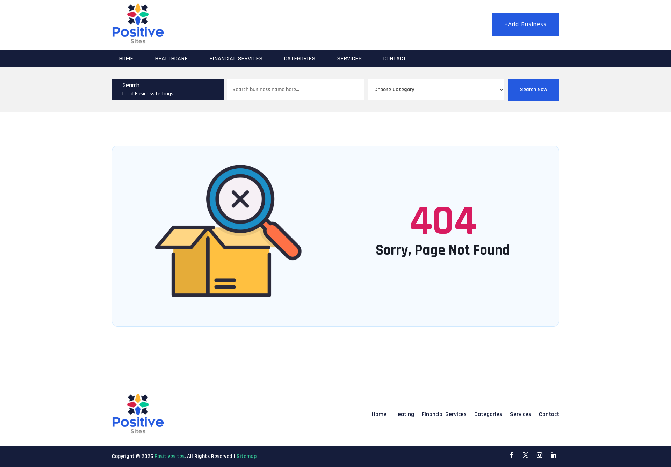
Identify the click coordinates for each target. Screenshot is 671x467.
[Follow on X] (525, 455)
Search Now (533, 89)
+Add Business (526, 24)
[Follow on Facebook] (511, 455)
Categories (299, 58)
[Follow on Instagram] (539, 455)
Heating (404, 414)
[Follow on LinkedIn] (553, 455)
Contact (394, 58)
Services (349, 58)
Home (126, 58)
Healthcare (171, 58)
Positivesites (169, 456)
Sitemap (247, 456)
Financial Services (235, 58)
